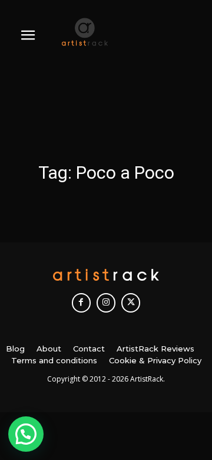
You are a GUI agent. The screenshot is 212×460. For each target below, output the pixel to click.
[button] (26, 434)
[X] (130, 302)
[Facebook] (81, 302)
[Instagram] (106, 302)
